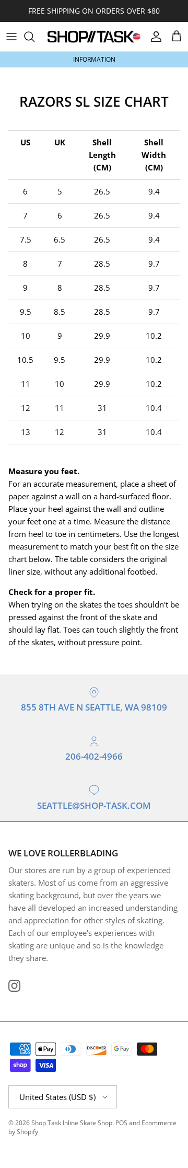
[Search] (34, 36)
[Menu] (11, 36)
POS (121, 1122)
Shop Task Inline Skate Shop (71, 1122)
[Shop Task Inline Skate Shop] (94, 36)
